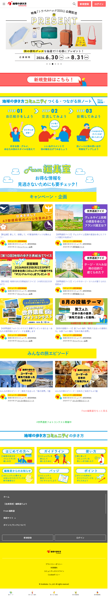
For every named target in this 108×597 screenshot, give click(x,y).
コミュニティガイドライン (54, 571)
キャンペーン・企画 (24, 247)
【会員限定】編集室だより (15, 503)
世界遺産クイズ (78, 247)
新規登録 (84, 4)
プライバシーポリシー (54, 564)
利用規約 (54, 567)
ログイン (99, 4)
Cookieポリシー (54, 574)
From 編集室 (9, 510)
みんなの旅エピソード (25, 400)
